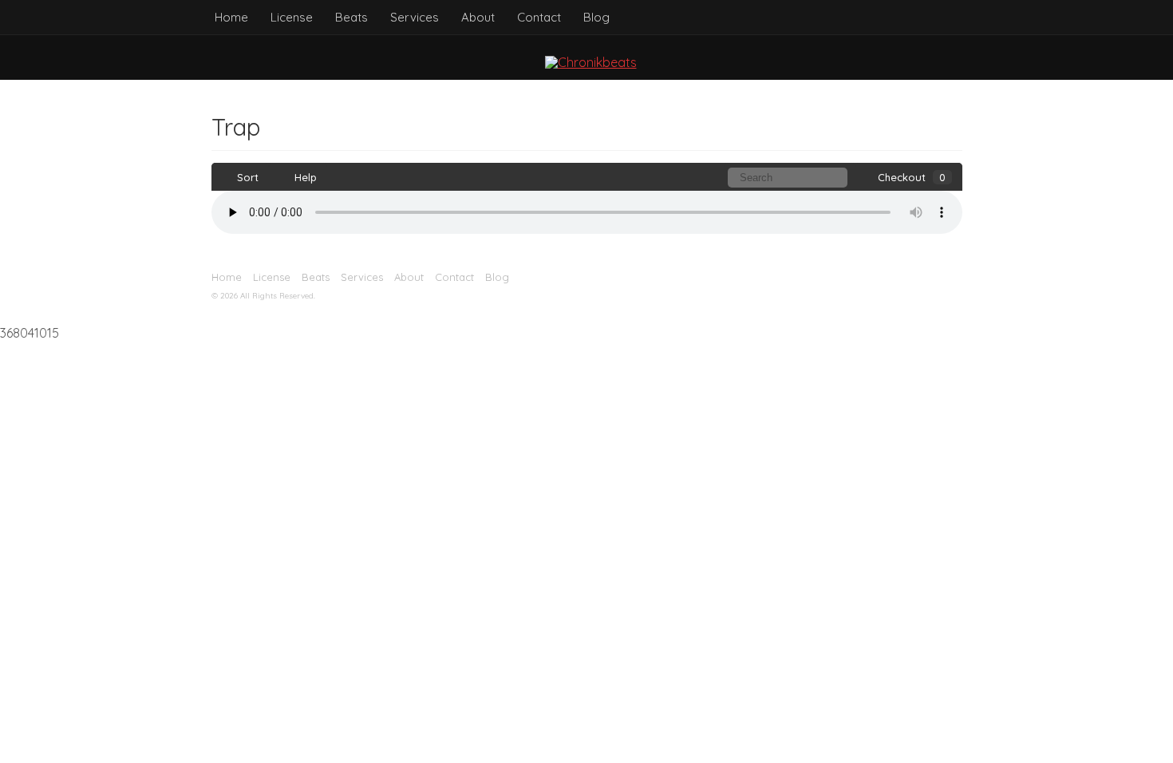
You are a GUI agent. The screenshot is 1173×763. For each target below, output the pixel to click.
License (292, 17)
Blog (596, 17)
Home (231, 17)
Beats (351, 17)
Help (304, 177)
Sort (246, 177)
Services (414, 17)
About (478, 17)
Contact (539, 17)
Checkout (912, 177)
